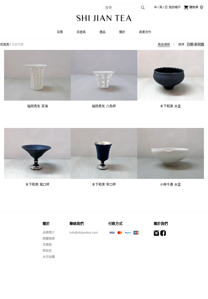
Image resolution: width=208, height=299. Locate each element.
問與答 (47, 251)
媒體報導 (49, 238)
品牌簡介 (49, 232)
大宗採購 (49, 257)
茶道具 (4, 44)
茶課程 (47, 245)
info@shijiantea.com (84, 232)
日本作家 (17, 44)
